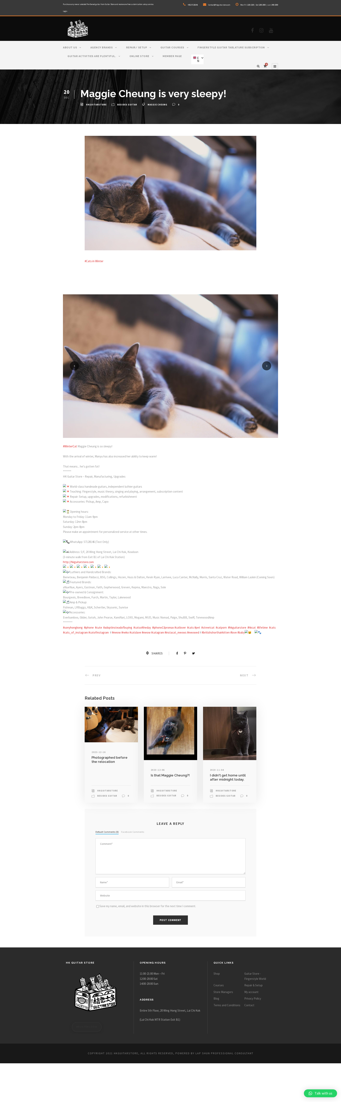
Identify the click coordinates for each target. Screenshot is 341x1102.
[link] (70, 446)
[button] (320, 1093)
